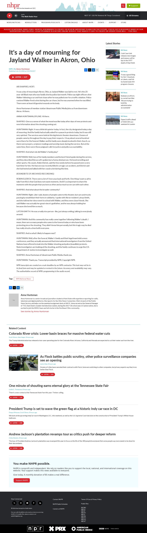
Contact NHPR (58, 499)
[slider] (19, 15)
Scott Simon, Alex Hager (17, 337)
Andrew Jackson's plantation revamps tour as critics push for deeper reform (62, 434)
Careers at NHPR (58, 509)
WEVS (83, 521)
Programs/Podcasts (50, 22)
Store (123, 22)
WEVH (83, 513)
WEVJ (83, 514)
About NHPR (87, 22)
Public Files (85, 504)
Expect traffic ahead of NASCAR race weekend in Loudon (128, 121)
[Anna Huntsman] (14, 300)
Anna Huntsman (23, 69)
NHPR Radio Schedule (60, 504)
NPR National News (23, 279)
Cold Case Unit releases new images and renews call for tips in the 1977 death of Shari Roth (128, 58)
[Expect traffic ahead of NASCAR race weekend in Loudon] (113, 120)
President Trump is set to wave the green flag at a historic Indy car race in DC (63, 408)
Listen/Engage (71, 22)
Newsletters (31, 22)
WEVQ (83, 519)
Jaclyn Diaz (43, 364)
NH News (124, 50)
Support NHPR (22, 480)
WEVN (83, 516)
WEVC (83, 509)
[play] (9, 15)
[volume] (16, 15)
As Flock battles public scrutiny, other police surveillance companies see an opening (88, 358)
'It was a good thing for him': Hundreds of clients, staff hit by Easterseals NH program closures (128, 79)
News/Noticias (13, 22)
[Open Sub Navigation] (22, 22)
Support (134, 6)
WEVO (83, 518)
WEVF (83, 511)
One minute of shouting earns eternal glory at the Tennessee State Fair (59, 385)
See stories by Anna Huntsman (35, 311)
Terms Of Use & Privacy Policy (91, 499)
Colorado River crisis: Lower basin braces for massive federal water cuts (59, 333)
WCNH (83, 507)
